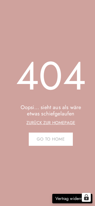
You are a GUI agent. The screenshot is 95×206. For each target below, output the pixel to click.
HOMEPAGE (63, 123)
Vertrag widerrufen (72, 198)
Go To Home (51, 139)
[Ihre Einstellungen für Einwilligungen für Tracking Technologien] (86, 197)
